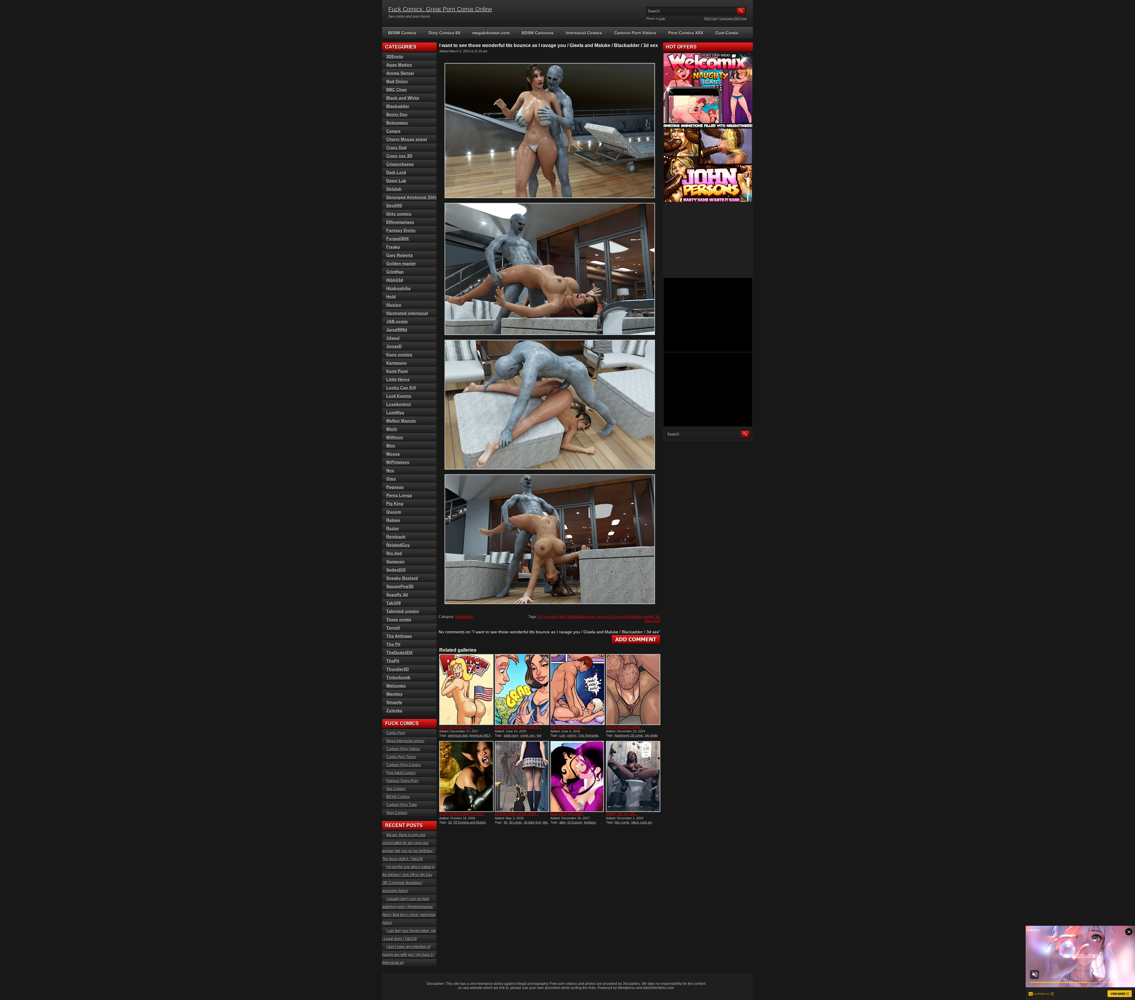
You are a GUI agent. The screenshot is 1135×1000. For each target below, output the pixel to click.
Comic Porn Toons (401, 757)
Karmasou (396, 362)
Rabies (393, 520)
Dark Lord (396, 172)
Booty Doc (397, 114)
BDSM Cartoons (538, 32)
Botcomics (397, 122)
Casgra (393, 131)
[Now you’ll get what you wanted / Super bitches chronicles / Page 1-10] (577, 776)
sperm (571, 735)
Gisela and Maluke (627, 617)
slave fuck (652, 621)
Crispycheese (400, 164)
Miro (390, 445)
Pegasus (395, 487)
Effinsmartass (400, 222)
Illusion (393, 304)
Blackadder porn (581, 617)
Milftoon (394, 437)
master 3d (651, 617)
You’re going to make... (624, 727)
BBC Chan (396, 89)
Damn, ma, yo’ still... (622, 814)
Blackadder (464, 617)
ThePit (392, 660)
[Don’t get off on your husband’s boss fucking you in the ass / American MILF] (466, 689)
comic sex (527, 735)
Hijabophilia (398, 288)
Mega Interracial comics (405, 741)
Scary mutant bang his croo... (462, 814)
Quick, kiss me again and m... (518, 727)
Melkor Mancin (401, 420)
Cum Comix (726, 32)
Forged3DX (397, 238)
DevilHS (394, 205)
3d (450, 822)
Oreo (391, 478)
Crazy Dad (396, 147)
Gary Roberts (399, 255)
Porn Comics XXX (685, 32)
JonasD (394, 346)
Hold (391, 296)
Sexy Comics (396, 813)
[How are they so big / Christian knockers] (522, 776)
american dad (458, 735)
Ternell (393, 627)
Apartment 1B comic (628, 735)
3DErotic (394, 56)
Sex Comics (396, 789)
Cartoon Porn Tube (401, 805)
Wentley (394, 694)
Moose (393, 454)
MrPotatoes (397, 462)
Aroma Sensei (400, 73)
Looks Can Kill (401, 387)
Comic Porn (395, 733)
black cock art (641, 822)
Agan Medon (399, 64)
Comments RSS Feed (733, 18)
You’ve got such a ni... (567, 727)
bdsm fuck (558, 617)
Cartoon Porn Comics (403, 765)
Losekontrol (398, 404)
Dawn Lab (396, 180)
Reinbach (396, 536)
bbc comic (622, 822)
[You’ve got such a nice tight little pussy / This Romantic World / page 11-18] (577, 689)
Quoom (393, 511)
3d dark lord (532, 822)
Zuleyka (394, 710)
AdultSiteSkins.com (658, 988)
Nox (390, 470)
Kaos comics (399, 354)
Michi (391, 429)
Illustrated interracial (407, 313)
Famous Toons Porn (402, 781)
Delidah (394, 189)
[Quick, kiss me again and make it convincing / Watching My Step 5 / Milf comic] (522, 689)
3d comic (515, 822)
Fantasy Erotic (401, 230)
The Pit (393, 644)
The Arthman (399, 636)
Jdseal (393, 338)
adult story (511, 735)
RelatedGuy (398, 545)
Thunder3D (397, 669)
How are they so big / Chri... (517, 814)
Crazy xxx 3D (399, 155)
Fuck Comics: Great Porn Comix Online (440, 9)
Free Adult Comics (401, 773)
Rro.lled (394, 553)
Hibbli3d (394, 280)
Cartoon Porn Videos (635, 32)
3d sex (543, 617)
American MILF (480, 735)
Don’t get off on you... (456, 727)
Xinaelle (394, 702)
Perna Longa (399, 495)
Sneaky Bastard (402, 578)
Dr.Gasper (575, 822)
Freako (393, 247)
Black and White (402, 98)
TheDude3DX (399, 652)
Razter (392, 528)
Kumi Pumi (397, 371)
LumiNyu (395, 412)
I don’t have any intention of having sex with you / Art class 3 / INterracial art (408, 955)
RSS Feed (710, 18)
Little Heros (398, 379)
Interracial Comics (584, 32)
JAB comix (397, 321)
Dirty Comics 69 (444, 32)
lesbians (590, 822)
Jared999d (396, 329)
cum (562, 735)
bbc (545, 822)
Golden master (401, 263)
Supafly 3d (397, 594)
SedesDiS (396, 569)
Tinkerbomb (398, 677)
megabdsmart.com (491, 32)
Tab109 (393, 603)
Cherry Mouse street (406, 139)
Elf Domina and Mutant (469, 822)
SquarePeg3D (400, 586)
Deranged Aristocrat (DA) (411, 197)
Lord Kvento (398, 396)
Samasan (395, 561)
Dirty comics (398, 213)
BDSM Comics (402, 32)
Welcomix (396, 685)
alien (562, 822)
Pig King (394, 503)
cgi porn (603, 617)
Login (662, 18)
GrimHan (395, 271)
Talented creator (402, 611)
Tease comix (398, 619)
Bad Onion (397, 81)
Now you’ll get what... (567, 814)
